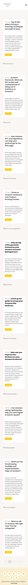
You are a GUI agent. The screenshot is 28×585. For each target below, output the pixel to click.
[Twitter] (14, 574)
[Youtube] (23, 574)
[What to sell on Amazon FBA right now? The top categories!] (14, 512)
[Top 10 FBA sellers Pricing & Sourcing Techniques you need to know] (14, 13)
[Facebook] (4, 574)
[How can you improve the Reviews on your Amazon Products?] (14, 344)
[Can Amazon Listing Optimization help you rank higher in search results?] (14, 399)
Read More (8, 54)
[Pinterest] (16, 577)
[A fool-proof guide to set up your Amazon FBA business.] (14, 290)
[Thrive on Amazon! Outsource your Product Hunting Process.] (14, 184)
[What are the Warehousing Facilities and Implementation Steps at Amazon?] (14, 453)
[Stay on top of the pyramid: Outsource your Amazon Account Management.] (14, 234)
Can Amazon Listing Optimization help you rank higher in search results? (14, 411)
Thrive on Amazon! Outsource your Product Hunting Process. (13, 196)
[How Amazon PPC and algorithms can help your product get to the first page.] (14, 128)
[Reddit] (11, 577)
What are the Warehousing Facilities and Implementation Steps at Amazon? (14, 466)
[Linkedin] (9, 574)
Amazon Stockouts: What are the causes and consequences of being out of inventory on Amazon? (13, 84)
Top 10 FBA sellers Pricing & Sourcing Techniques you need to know (14, 25)
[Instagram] (18, 574)
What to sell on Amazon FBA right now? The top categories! (14, 524)
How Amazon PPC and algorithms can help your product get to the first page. (13, 141)
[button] (26, 5)
